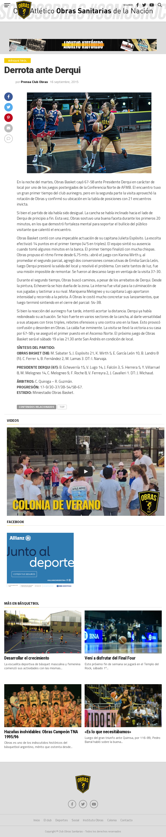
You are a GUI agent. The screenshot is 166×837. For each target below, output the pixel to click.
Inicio (37, 820)
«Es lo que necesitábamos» (108, 731)
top (62, 407)
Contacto (126, 820)
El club (48, 820)
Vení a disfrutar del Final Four (110, 658)
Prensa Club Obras (34, 81)
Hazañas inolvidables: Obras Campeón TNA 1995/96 (41, 734)
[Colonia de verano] (85, 471)
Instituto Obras (93, 820)
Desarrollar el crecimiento (26, 658)
